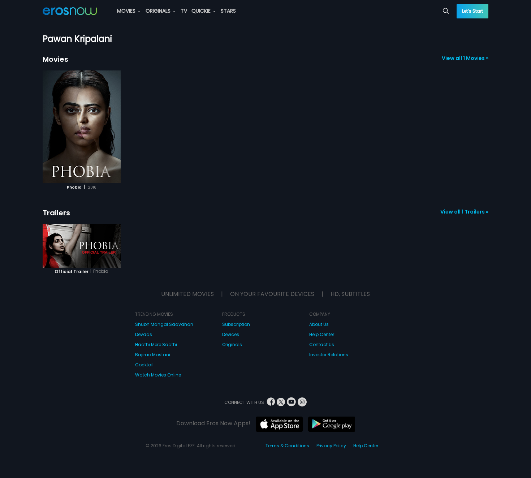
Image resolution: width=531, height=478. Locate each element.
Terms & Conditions (287, 446)
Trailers (56, 213)
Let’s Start (472, 11)
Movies (55, 59)
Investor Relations (328, 355)
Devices (230, 334)
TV (184, 10)
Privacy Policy (331, 446)
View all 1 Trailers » (464, 211)
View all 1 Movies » (465, 58)
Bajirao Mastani (152, 355)
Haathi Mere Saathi (156, 344)
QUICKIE (201, 10)
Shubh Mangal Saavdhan (164, 324)
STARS (228, 10)
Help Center (321, 334)
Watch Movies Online (158, 375)
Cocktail (144, 365)
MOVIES (127, 10)
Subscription (236, 324)
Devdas (143, 334)
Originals (232, 344)
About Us (319, 324)
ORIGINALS (159, 10)
